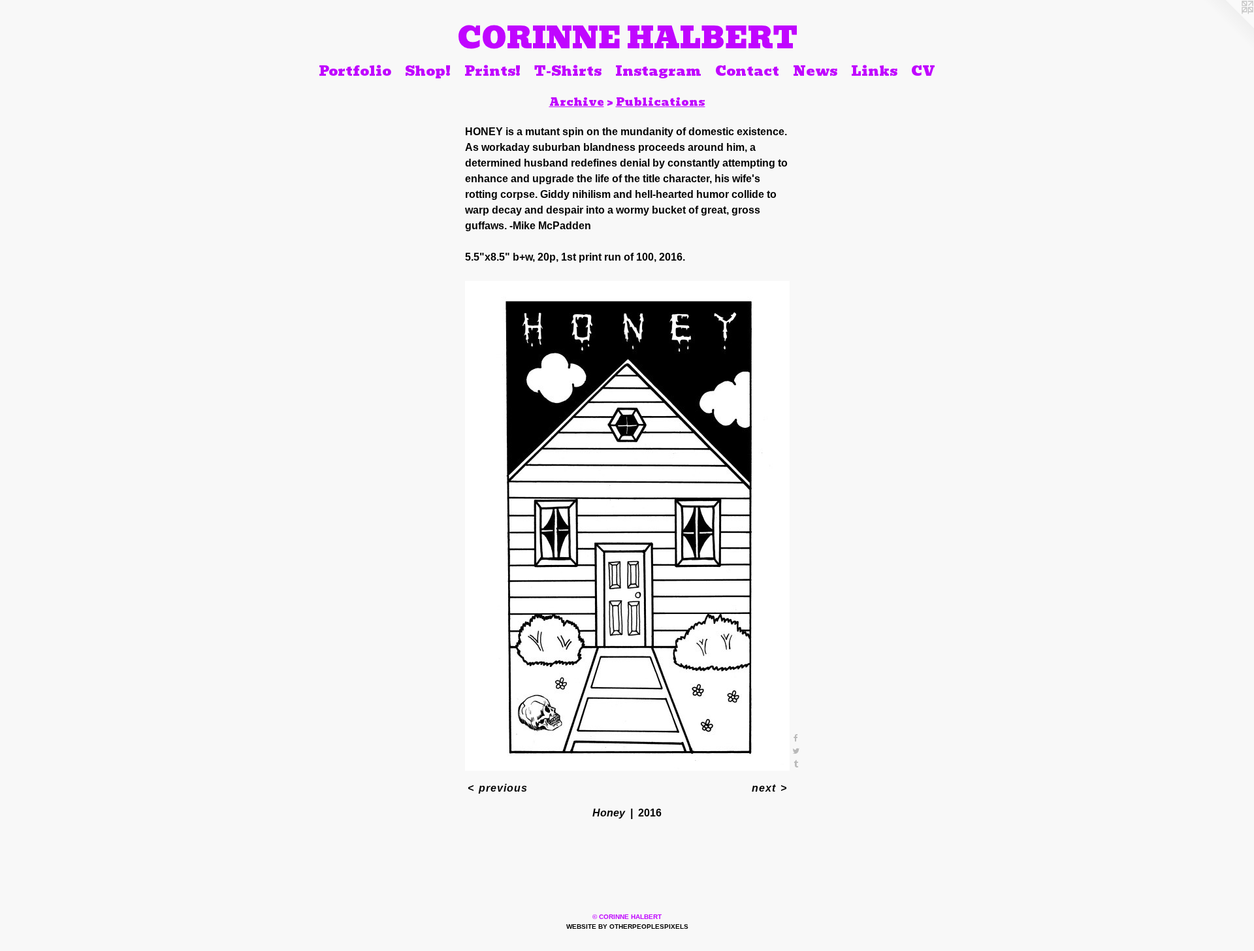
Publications (660, 102)
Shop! (428, 70)
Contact (747, 70)
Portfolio (355, 70)
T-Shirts (568, 70)
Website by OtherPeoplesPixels (627, 926)
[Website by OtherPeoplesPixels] (1228, 26)
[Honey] (627, 526)
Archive (576, 102)
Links (874, 70)
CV (923, 70)
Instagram (658, 70)
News (815, 70)
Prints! (492, 70)
